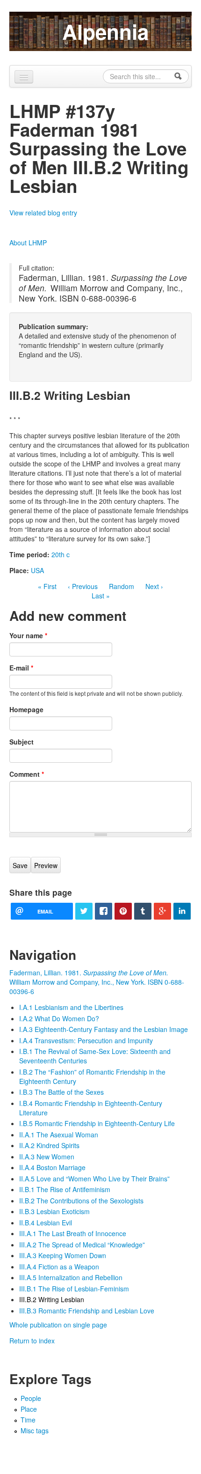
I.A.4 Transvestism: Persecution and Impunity (86, 1040)
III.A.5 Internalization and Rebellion (70, 1277)
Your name (28, 635)
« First (47, 586)
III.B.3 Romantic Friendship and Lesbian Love (86, 1310)
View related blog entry (43, 212)
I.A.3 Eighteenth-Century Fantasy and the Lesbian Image (103, 1029)
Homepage (26, 709)
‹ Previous (83, 586)
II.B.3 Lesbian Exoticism (54, 1211)
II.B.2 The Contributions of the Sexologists (81, 1200)
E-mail (21, 667)
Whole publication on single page (58, 1324)
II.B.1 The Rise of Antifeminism (64, 1189)
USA (37, 570)
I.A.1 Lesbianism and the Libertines (71, 1007)
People (31, 1398)
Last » (101, 595)
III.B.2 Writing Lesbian (51, 1299)
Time (28, 1419)
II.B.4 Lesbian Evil (45, 1222)
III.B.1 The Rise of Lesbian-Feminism (74, 1288)
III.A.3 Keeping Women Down (62, 1255)
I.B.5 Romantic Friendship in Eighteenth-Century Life (97, 1123)
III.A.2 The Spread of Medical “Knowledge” (82, 1244)
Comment (26, 774)
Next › (154, 586)
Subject (21, 741)
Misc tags (35, 1430)
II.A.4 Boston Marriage (52, 1167)
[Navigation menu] (23, 76)
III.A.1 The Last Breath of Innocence (72, 1233)
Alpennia (105, 31)
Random (121, 586)
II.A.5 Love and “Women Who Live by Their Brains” (94, 1178)
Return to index (32, 1340)
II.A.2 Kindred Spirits (49, 1145)
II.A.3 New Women (46, 1156)
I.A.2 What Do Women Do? (59, 1018)
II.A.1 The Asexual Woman (58, 1134)
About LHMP (28, 242)
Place (29, 1409)
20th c (60, 554)
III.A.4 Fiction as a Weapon (59, 1266)
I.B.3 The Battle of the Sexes (61, 1092)
